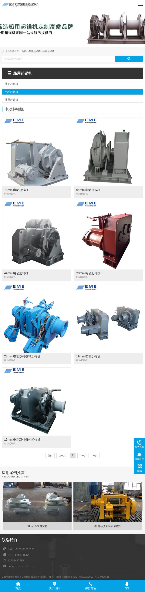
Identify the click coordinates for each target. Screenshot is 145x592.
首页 (24, 51)
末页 (95, 455)
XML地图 (104, 577)
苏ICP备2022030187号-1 (86, 577)
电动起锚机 (48, 51)
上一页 (62, 455)
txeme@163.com (26, 566)
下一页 (83, 455)
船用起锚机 (34, 51)
